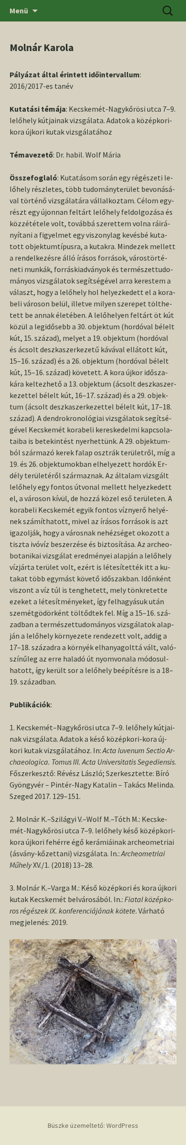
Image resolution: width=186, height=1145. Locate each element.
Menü (19, 10)
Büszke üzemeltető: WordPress (93, 1125)
